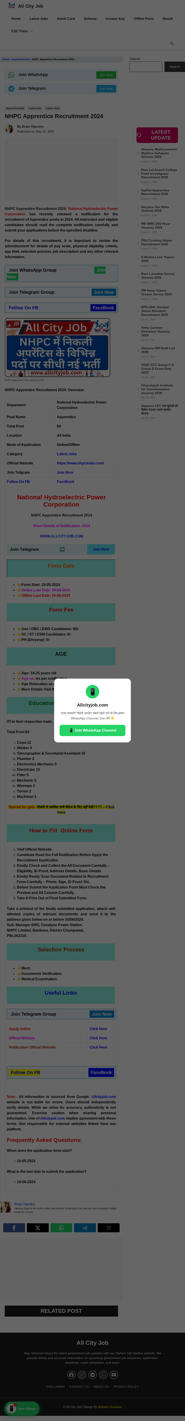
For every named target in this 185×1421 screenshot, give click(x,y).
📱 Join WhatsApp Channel (92, 730)
